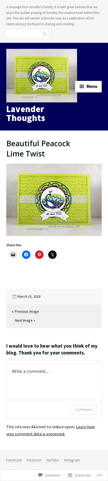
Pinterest (34, 460)
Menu (92, 86)
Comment (83, 409)
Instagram (72, 460)
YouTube (52, 460)
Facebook (14, 460)
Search (45, 34)
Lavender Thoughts (25, 113)
